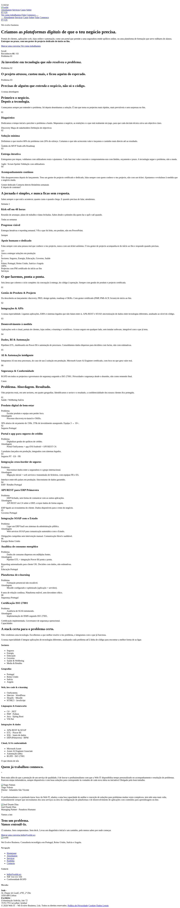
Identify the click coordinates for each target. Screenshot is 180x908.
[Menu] (37, 15)
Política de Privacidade (78, 905)
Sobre (29, 10)
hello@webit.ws (14, 874)
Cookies (92, 905)
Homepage (11, 853)
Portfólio (10, 861)
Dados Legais (102, 905)
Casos (23, 10)
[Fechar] (2, 18)
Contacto (11, 863)
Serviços (16, 10)
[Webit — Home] (4, 7)
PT (2, 12)
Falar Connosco (42, 17)
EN (5, 12)
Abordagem (6, 10)
